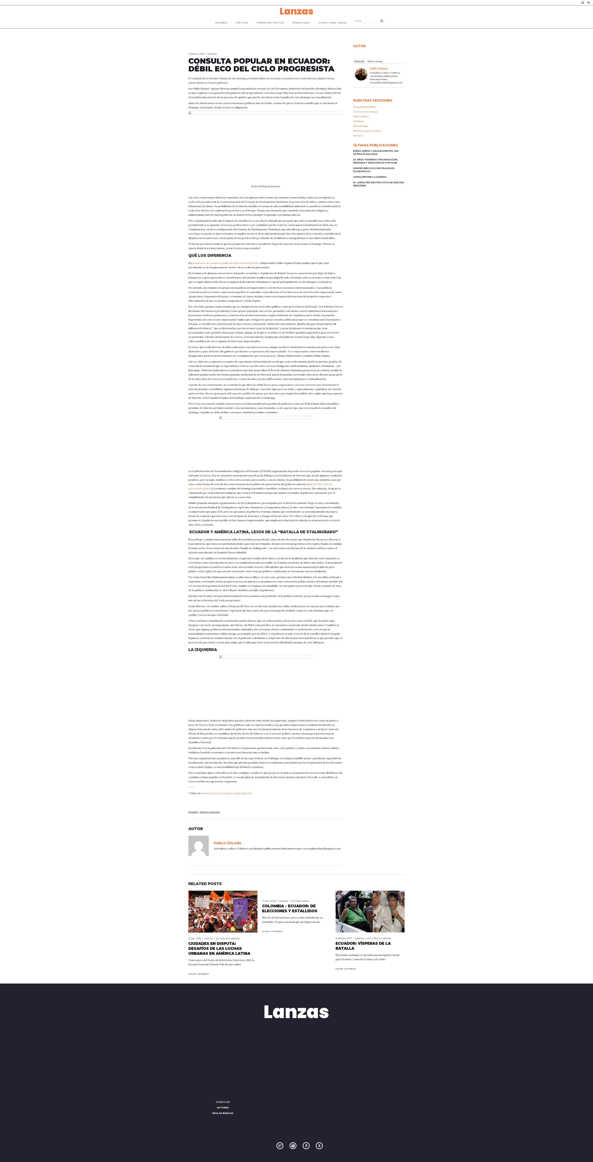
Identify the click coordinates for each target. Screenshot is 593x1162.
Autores (223, 1107)
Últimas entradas (375, 61)
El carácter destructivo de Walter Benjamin (378, 184)
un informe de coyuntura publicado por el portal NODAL (225, 263)
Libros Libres (361, 116)
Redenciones (360, 125)
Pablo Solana (379, 68)
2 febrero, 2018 (196, 53)
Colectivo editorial (228, 938)
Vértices (358, 135)
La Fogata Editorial (240, 793)
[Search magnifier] (382, 21)
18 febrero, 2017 (344, 938)
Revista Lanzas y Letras (214, 793)
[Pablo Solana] (361, 74)
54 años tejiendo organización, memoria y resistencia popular (375, 161)
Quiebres (212, 53)
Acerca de (359, 61)
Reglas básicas (222, 1113)
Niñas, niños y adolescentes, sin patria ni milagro (375, 152)
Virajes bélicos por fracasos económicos (374, 170)
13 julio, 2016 (194, 938)
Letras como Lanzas (365, 111)
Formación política (364, 106)
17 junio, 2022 (269, 901)
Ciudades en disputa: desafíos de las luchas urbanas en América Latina (219, 948)
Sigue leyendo (198, 974)
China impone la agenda (370, 176)
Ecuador (193, 812)
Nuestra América (210, 812)
